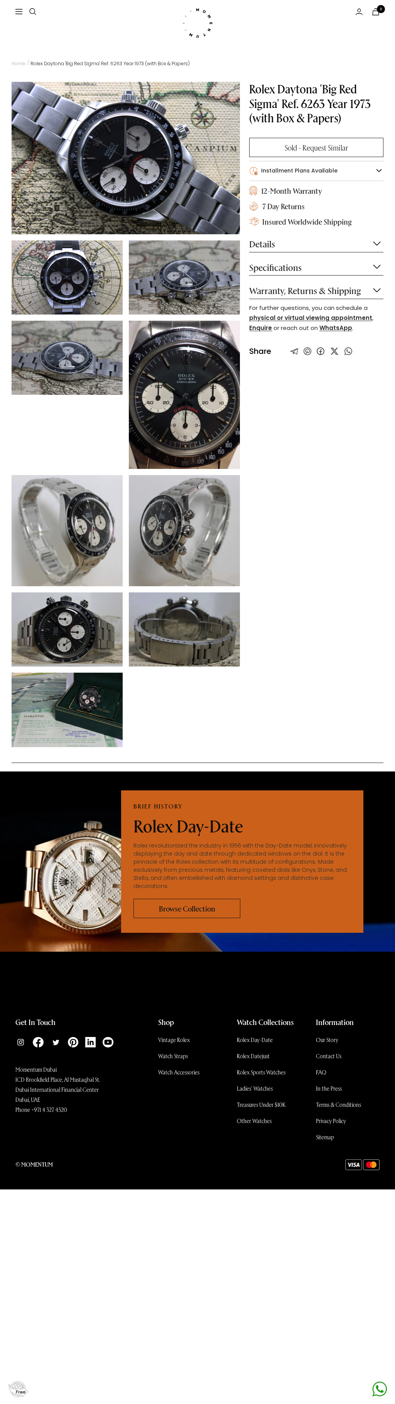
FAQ (321, 1072)
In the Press (329, 1088)
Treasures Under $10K (261, 1104)
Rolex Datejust (253, 1055)
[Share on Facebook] (320, 351)
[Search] (32, 11)
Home (18, 63)
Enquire (260, 328)
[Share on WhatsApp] (348, 351)
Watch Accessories (178, 1072)
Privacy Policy (331, 1120)
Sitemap (325, 1136)
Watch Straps (173, 1055)
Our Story (327, 1039)
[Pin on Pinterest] (307, 351)
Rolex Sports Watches (261, 1072)
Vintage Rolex (174, 1039)
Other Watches (254, 1120)
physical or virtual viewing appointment (310, 318)
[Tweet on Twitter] (294, 351)
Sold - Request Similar (316, 147)
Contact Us (328, 1055)
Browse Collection (187, 908)
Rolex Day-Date (255, 1039)
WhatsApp (335, 328)
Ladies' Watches (255, 1088)
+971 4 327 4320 (49, 1109)
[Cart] (376, 11)
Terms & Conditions (338, 1104)
